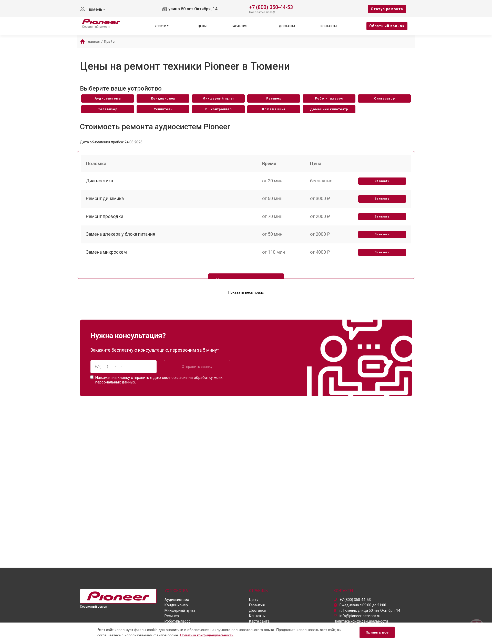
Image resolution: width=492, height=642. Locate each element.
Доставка (287, 26)
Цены (202, 26)
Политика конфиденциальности (206, 635)
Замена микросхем (106, 252)
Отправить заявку (197, 366)
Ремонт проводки (104, 216)
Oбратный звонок (387, 26)
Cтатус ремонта (387, 9)
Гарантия (239, 26)
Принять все (377, 632)
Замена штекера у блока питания (120, 234)
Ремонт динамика (105, 198)
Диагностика (99, 180)
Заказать (382, 181)
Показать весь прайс (246, 292)
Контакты (329, 26)
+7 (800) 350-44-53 (271, 6)
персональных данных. (115, 382)
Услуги (160, 26)
